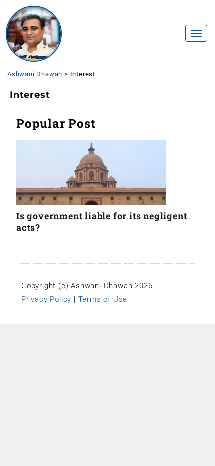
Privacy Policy (47, 299)
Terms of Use (103, 299)
